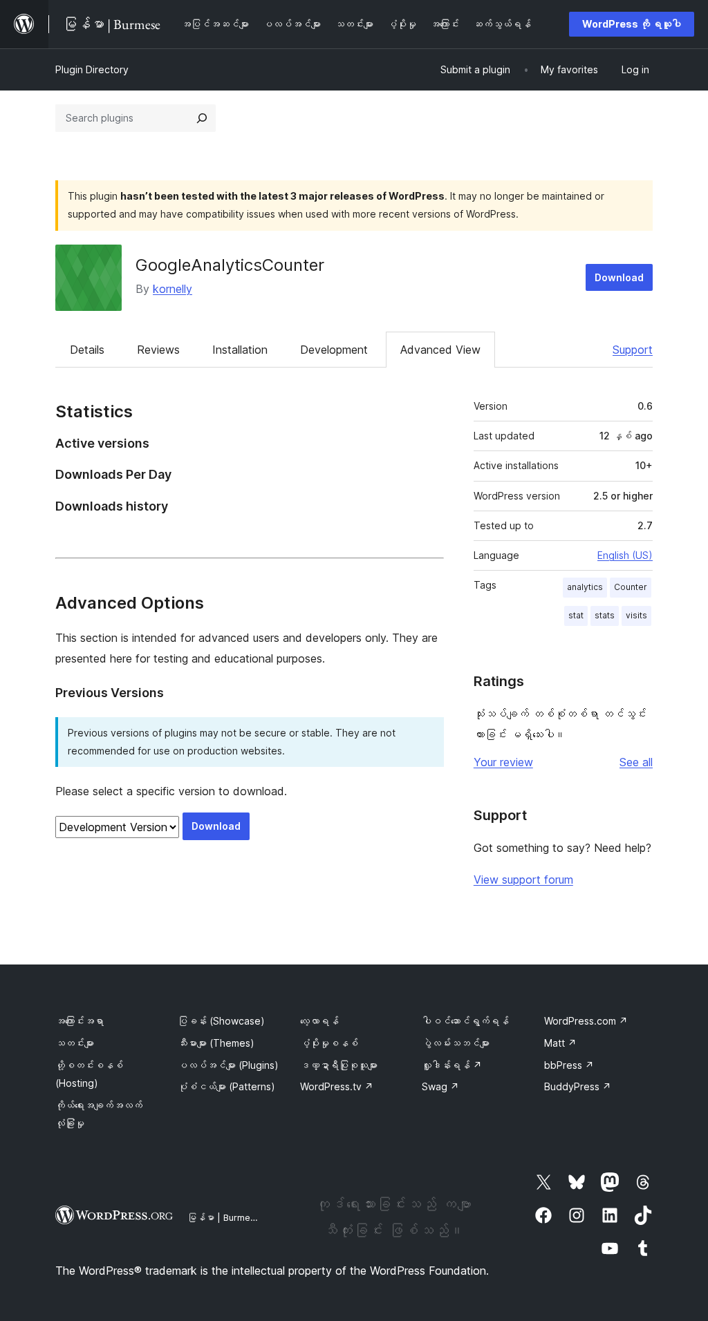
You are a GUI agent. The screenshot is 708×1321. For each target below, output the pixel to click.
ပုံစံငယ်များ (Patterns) (226, 1086)
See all (636, 762)
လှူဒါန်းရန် (452, 1065)
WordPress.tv (336, 1086)
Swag (440, 1086)
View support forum (523, 879)
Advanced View (440, 350)
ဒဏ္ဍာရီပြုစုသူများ (339, 1065)
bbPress (569, 1065)
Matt (560, 1043)
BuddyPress (577, 1086)
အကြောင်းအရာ (79, 1021)
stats (605, 615)
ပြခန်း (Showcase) (221, 1021)
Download (619, 277)
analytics (585, 587)
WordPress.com (586, 1021)
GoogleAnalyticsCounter (230, 265)
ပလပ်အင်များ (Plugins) (228, 1065)
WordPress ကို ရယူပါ (631, 24)
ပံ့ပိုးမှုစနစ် (329, 1043)
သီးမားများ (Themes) (216, 1043)
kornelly (172, 289)
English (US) (625, 555)
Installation (240, 350)
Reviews (158, 350)
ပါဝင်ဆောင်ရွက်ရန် (465, 1021)
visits (636, 615)
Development (334, 350)
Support (633, 350)
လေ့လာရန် (319, 1021)
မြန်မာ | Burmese (224, 1217)
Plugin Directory (92, 69)
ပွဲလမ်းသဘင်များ (456, 1043)
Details (87, 350)
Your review (503, 762)
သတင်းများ (74, 1043)
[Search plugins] (202, 118)
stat (576, 615)
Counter (630, 587)
